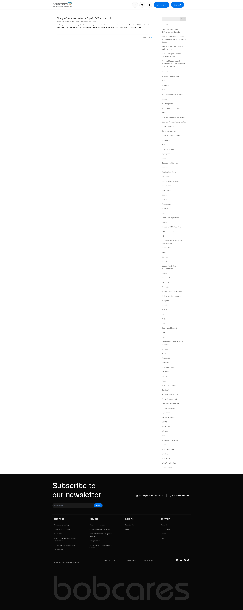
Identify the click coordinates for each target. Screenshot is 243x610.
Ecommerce (166, 204)
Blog (127, 529)
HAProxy (165, 222)
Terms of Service (147, 560)
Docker (164, 195)
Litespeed (166, 278)
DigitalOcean (167, 186)
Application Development (171, 108)
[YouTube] (181, 560)
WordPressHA (167, 467)
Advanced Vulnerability (170, 76)
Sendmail (165, 390)
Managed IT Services (97, 525)
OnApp (164, 323)
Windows (165, 454)
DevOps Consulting (169, 172)
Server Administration (170, 394)
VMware (165, 431)
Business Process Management (173, 117)
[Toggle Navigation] (189, 4)
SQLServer (166, 413)
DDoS (164, 158)
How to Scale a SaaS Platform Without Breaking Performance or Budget (174, 39)
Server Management (169, 399)
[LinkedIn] (177, 560)
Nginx (164, 319)
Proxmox (165, 372)
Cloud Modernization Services (100, 529)
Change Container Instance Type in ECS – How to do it (85, 18)
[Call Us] (142, 5)
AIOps (164, 90)
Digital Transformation (170, 181)
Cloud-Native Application (171, 135)
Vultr (164, 445)
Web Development (169, 449)
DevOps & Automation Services (65, 545)
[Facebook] (188, 560)
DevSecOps (166, 176)
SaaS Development (169, 385)
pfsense (165, 349)
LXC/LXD (165, 282)
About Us (164, 525)
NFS (163, 314)
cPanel (164, 145)
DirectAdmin (166, 190)
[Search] (135, 5)
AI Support (166, 85)
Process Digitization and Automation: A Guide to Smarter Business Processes (173, 63)
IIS (163, 236)
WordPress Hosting (169, 463)
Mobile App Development (171, 296)
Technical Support (168, 417)
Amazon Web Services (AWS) (83, 21)
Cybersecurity (59, 549)
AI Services (166, 81)
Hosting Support (168, 231)
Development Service (170, 163)
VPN (163, 435)
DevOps (165, 167)
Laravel (165, 257)
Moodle (165, 305)
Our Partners (165, 529)
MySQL (164, 310)
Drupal (164, 199)
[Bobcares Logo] (65, 4)
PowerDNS (166, 362)
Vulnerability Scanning (170, 440)
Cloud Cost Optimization (171, 126)
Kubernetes (166, 248)
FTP (163, 213)
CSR (162, 538)
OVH (163, 332)
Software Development (170, 404)
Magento (165, 287)
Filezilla (165, 208)
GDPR (119, 560)
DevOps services (95, 541)
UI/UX (164, 422)
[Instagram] (185, 560)
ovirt (163, 337)
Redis (164, 381)
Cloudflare (166, 140)
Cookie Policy (107, 560)
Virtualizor (166, 426)
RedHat (165, 376)
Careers (163, 534)
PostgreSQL (166, 358)
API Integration (167, 103)
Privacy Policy (131, 560)
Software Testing (168, 408)
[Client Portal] (149, 5)
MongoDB (165, 300)
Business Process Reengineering (174, 122)
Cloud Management (169, 131)
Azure (164, 113)
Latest (95, 21)
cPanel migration (168, 149)
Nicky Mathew (62, 21)
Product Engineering (169, 367)
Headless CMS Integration (171, 227)
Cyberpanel (166, 154)
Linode (164, 273)
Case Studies (130, 525)
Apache (165, 99)
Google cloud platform (170, 217)
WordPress (166, 458)
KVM (164, 252)
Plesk (164, 353)
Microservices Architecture (172, 291)
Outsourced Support (169, 328)
